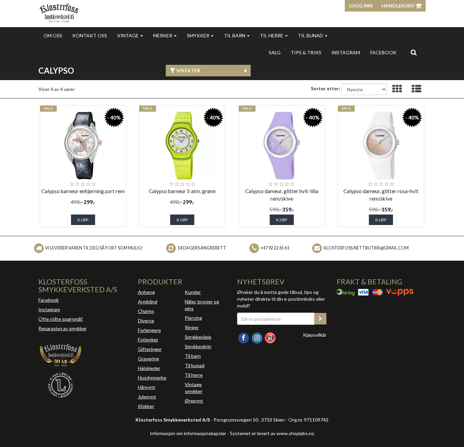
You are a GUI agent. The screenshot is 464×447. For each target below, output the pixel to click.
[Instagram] (257, 337)
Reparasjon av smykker (62, 328)
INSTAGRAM (346, 52)
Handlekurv (398, 5)
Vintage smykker (193, 387)
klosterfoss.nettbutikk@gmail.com (366, 247)
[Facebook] (244, 337)
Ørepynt (194, 401)
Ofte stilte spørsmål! (60, 319)
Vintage (128, 35)
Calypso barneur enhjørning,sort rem (83, 191)
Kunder (193, 292)
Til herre (272, 35)
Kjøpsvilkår (314, 335)
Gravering (148, 358)
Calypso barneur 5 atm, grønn (182, 191)
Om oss (52, 35)
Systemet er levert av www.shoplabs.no (272, 433)
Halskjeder (149, 368)
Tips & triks (306, 52)
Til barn (235, 35)
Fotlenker (148, 339)
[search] (414, 52)
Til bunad (311, 35)
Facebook (48, 300)
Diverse (146, 320)
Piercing (193, 318)
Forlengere (149, 330)
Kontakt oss (89, 35)
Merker (163, 35)
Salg (275, 52)
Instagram (49, 309)
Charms (146, 311)
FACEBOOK (383, 52)
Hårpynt (146, 387)
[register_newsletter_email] (320, 318)
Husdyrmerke (152, 377)
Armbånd (147, 301)
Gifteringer (150, 349)
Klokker (146, 406)
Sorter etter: (325, 88)
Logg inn (361, 5)
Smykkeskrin (198, 346)
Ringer (192, 327)
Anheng (146, 292)
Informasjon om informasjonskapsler (188, 433)
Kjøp (83, 219)
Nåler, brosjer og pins (202, 305)
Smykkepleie (198, 337)
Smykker (198, 35)
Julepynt (147, 396)
